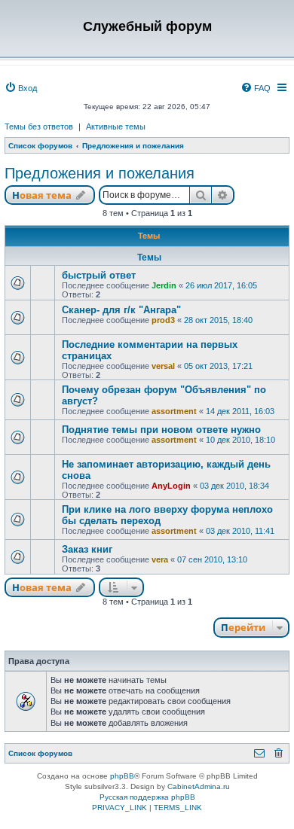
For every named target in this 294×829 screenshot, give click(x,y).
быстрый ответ (99, 275)
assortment (174, 411)
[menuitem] (21, 88)
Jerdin (164, 285)
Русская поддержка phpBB (147, 797)
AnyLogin (171, 485)
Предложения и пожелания (99, 173)
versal (163, 365)
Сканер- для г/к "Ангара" (121, 309)
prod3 (163, 320)
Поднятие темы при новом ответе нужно (161, 429)
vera (160, 559)
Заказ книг (87, 549)
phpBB (122, 776)
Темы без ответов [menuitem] (39, 126)
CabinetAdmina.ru (198, 786)
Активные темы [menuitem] (115, 126)
